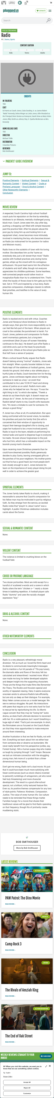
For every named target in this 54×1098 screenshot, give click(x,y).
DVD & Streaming (9, 30)
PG (2, 39)
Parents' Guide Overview (19, 161)
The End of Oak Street (19, 1035)
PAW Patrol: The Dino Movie (22, 897)
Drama (7, 39)
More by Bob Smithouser (27, 848)
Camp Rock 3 (13, 943)
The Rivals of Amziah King (21, 989)
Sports (12, 39)
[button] (50, 10)
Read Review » (10, 904)
